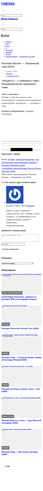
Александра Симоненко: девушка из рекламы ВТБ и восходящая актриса (19, 298)
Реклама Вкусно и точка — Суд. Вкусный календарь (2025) (21, 421)
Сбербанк (5, 353)
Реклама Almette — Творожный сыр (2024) (20, 56)
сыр (37, 159)
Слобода (5, 384)
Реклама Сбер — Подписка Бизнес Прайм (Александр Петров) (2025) (21, 358)
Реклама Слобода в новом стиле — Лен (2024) (21, 390)
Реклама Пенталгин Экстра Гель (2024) (20, 328)
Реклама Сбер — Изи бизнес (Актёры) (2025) (20, 453)
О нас (8, 466)
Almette (9, 74)
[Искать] (23, 29)
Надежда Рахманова (25, 159)
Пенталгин (6, 324)
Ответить (30, 206)
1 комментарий (12, 76)
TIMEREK (8, 3)
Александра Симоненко (14, 292)
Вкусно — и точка (8, 416)
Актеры (5, 292)
